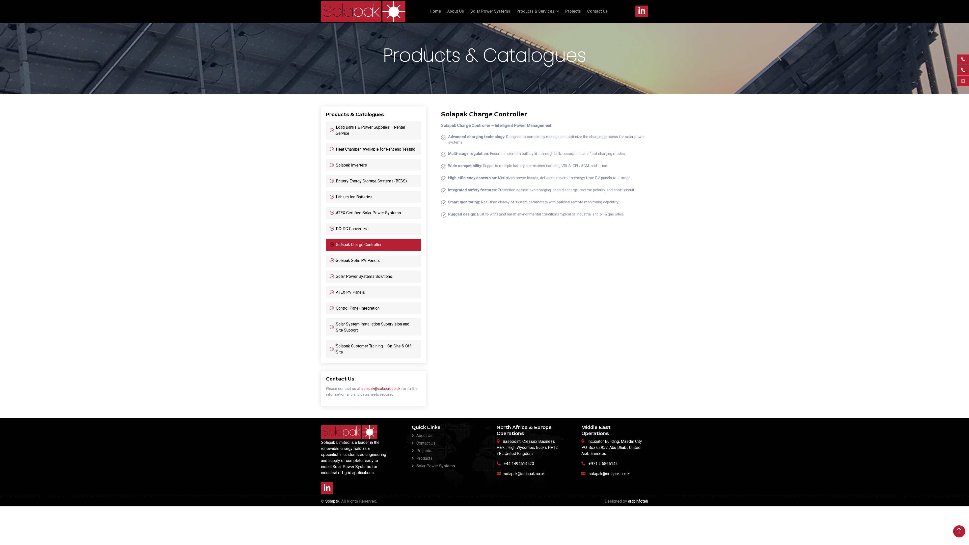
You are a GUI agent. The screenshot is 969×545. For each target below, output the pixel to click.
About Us (455, 11)
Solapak (332, 501)
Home (435, 11)
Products (424, 458)
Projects (573, 11)
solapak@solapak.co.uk (380, 388)
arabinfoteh (638, 501)
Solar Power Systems (490, 11)
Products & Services (535, 11)
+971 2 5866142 (603, 463)
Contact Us (597, 11)
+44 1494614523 (519, 463)
